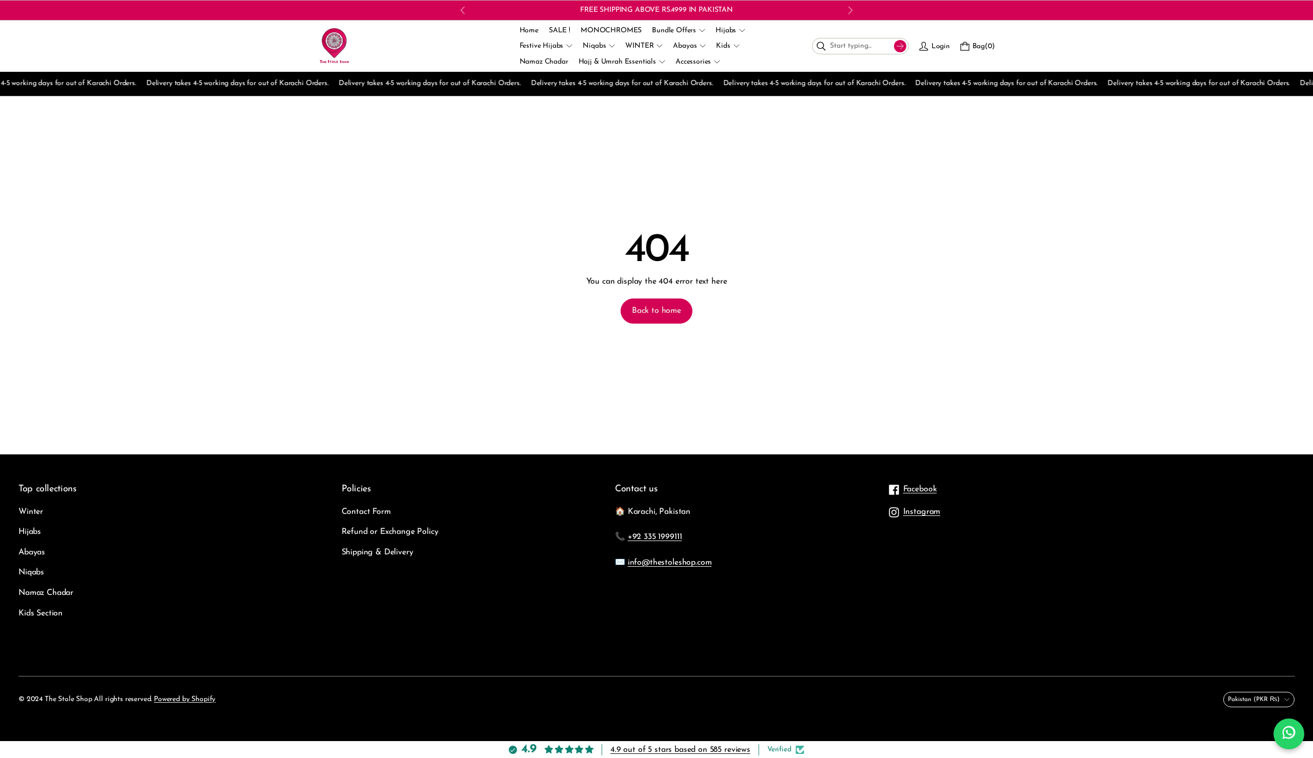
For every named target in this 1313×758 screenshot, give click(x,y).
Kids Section (40, 613)
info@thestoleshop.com (670, 562)
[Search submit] (900, 46)
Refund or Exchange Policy (390, 532)
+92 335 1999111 (655, 537)
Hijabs (29, 532)
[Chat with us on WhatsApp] (1289, 734)
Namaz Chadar (45, 593)
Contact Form (366, 512)
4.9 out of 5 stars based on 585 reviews (680, 750)
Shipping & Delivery (377, 552)
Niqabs (31, 572)
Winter (30, 512)
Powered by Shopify (184, 699)
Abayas (31, 552)
